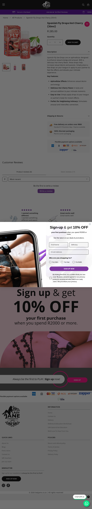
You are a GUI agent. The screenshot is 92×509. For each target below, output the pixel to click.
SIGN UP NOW (69, 269)
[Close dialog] (90, 224)
